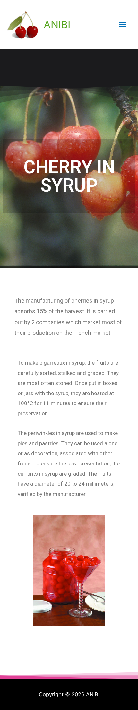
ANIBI (57, 24)
